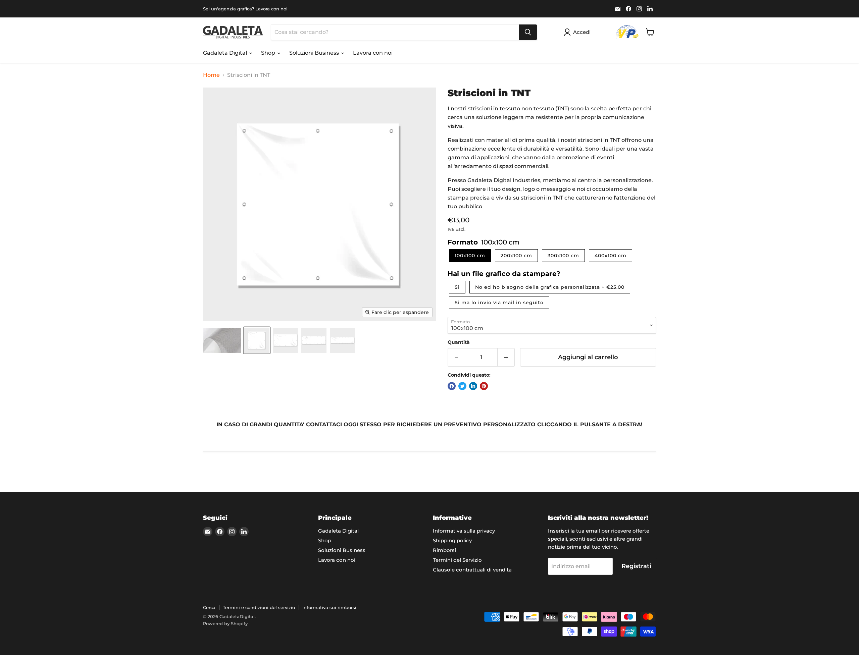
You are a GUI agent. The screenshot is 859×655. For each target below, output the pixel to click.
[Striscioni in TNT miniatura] (222, 340)
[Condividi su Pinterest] (484, 386)
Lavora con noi (373, 53)
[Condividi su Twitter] (462, 386)
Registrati (636, 566)
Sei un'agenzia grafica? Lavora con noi (245, 8)
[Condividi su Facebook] (452, 386)
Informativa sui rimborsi (329, 607)
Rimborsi (444, 550)
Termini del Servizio (457, 560)
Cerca (209, 607)
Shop (268, 53)
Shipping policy (452, 540)
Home (211, 75)
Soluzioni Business (314, 53)
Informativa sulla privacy (464, 531)
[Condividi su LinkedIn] (473, 386)
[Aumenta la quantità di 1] (506, 357)
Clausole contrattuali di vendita (472, 569)
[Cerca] (528, 32)
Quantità (459, 342)
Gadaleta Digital (225, 53)
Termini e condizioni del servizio (259, 607)
